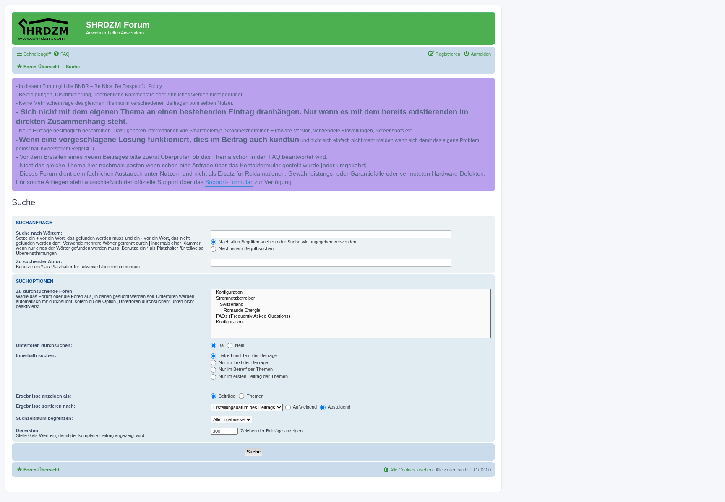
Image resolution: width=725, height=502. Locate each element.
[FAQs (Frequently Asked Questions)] (350, 316)
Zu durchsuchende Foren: (45, 291)
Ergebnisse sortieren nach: (46, 406)
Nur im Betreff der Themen (245, 369)
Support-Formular (229, 182)
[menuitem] (61, 54)
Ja (220, 345)
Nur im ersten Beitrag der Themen (252, 376)
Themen (254, 395)
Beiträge (226, 395)
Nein (239, 345)
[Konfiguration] (350, 292)
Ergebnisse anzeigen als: (43, 395)
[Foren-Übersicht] (50, 27)
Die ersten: (28, 430)
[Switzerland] (350, 305)
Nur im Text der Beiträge (242, 362)
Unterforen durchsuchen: (44, 345)
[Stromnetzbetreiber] (350, 298)
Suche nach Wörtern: (39, 232)
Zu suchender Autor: (39, 261)
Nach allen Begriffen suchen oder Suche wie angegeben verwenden (286, 241)
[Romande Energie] (350, 310)
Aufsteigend (304, 406)
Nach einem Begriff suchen (245, 248)
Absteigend (338, 406)
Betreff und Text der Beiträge (247, 355)
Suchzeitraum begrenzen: (44, 418)
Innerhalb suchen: (36, 355)
